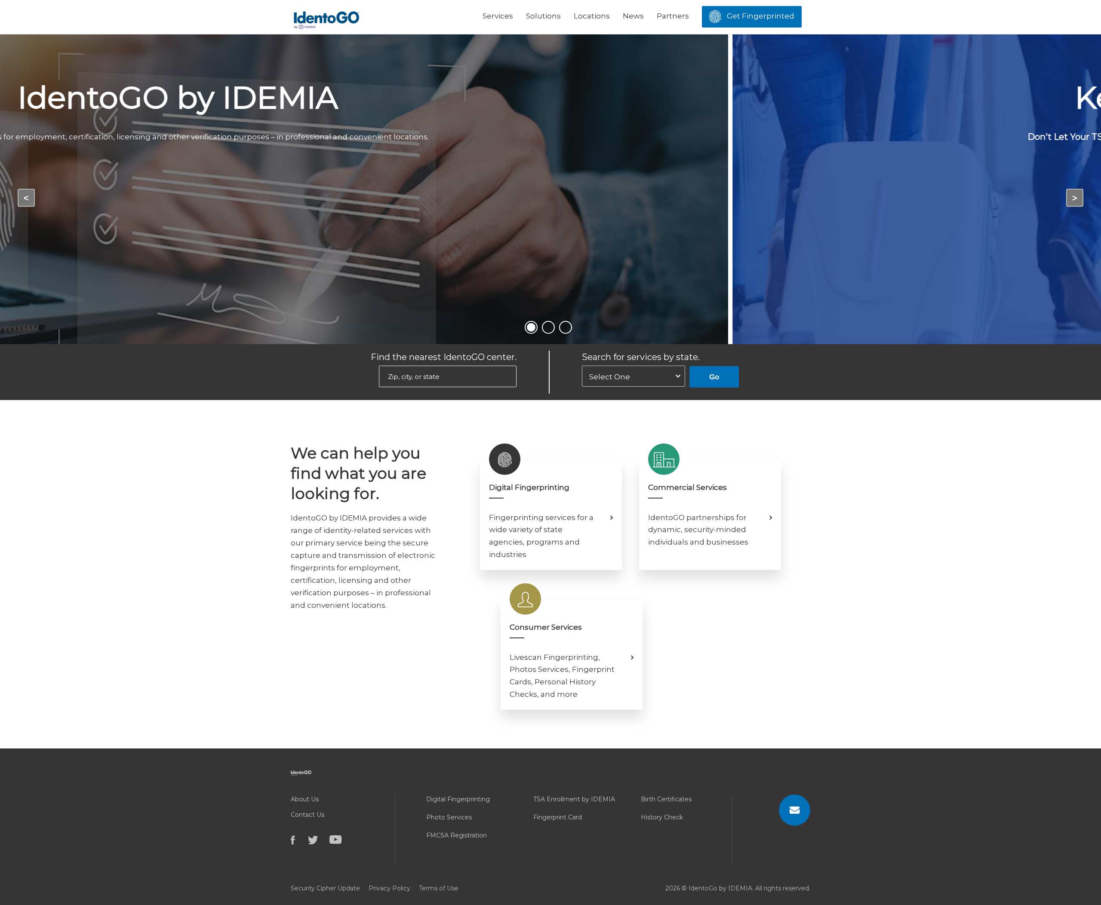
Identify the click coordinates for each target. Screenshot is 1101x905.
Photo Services (449, 817)
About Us (305, 799)
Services (498, 16)
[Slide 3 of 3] (565, 327)
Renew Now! (550, 174)
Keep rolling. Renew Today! (550, 97)
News (633, 16)
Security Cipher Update (325, 888)
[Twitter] (318, 839)
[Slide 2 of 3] (548, 327)
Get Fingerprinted (759, 16)
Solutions (543, 16)
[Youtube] (340, 839)
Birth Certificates (666, 799)
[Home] (326, 17)
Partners (673, 16)
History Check (662, 817)
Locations (592, 16)
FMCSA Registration (456, 835)
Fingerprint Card (557, 817)
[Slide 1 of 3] (531, 327)
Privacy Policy (389, 888)
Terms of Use (438, 888)
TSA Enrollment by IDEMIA (574, 799)
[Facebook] (299, 839)
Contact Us (307, 815)
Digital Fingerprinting (458, 799)
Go (714, 377)
